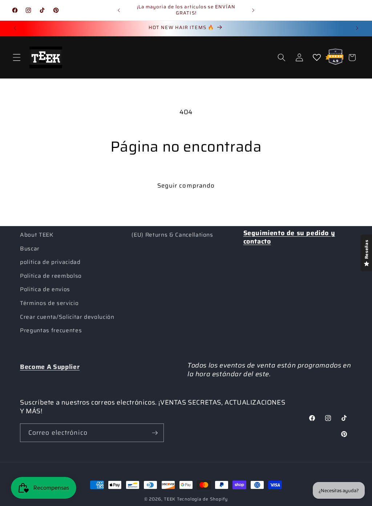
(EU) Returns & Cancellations (172, 234)
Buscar (30, 248)
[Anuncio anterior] (119, 10)
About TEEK (36, 234)
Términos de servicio (49, 303)
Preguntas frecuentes (51, 330)
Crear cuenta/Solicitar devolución (67, 317)
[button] (16, 57)
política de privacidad (50, 262)
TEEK (169, 498)
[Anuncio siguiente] (253, 10)
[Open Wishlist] (317, 57)
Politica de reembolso (51, 276)
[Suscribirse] (154, 432)
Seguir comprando (186, 185)
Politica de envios (45, 289)
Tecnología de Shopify (202, 498)
